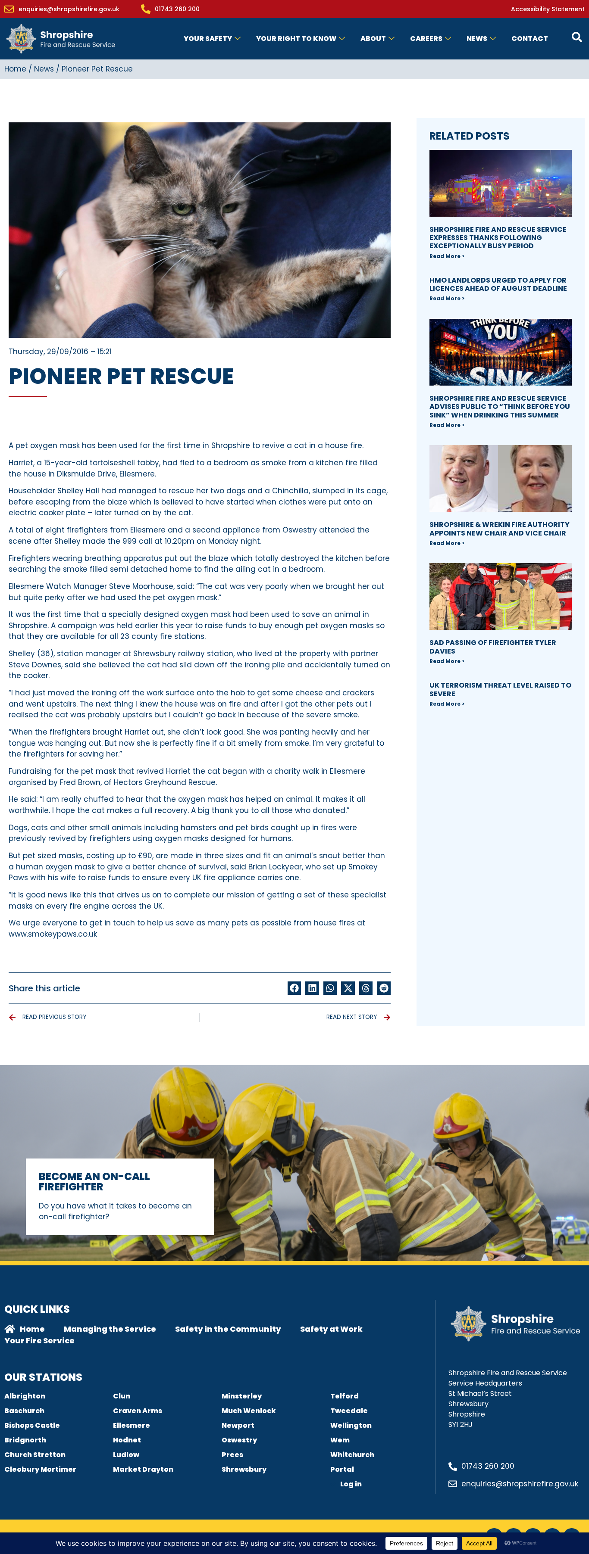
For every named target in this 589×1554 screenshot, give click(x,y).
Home (15, 69)
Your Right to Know (296, 39)
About (373, 39)
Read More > (446, 256)
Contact (529, 39)
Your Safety (208, 39)
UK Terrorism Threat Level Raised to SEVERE (500, 689)
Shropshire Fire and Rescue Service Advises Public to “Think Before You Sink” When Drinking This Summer (499, 406)
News (477, 39)
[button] (294, 988)
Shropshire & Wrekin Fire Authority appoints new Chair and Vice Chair (499, 529)
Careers (426, 39)
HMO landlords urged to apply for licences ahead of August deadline (498, 284)
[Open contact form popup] (577, 37)
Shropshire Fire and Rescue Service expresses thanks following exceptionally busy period (498, 237)
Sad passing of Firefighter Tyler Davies (492, 647)
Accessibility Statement (548, 9)
